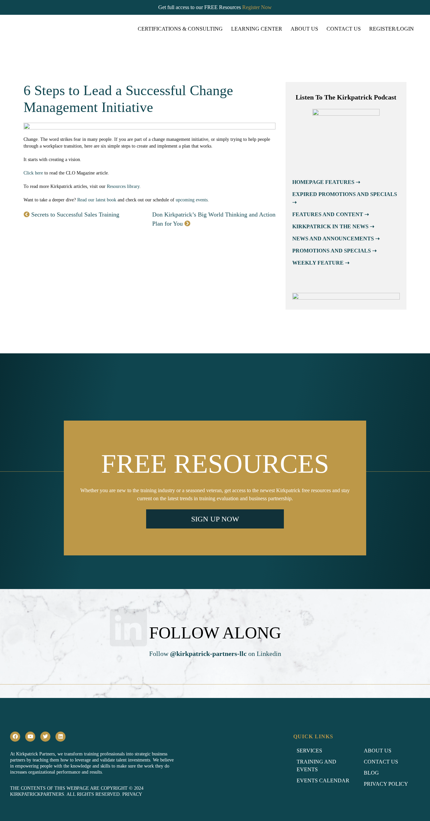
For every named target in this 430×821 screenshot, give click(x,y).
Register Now (257, 7)
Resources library (123, 186)
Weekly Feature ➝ (320, 263)
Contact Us (344, 29)
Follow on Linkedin (215, 653)
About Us (304, 29)
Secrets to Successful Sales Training (74, 214)
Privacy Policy (386, 784)
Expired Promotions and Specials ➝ (344, 198)
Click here (33, 172)
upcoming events (192, 199)
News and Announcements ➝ (336, 238)
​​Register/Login (391, 29)
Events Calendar (323, 780)
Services (309, 750)
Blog (371, 773)
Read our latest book (96, 199)
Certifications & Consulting (180, 29)
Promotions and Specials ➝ (334, 250)
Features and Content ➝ (330, 214)
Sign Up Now (215, 519)
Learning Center (256, 29)
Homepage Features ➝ (326, 182)
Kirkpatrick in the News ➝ (333, 226)
